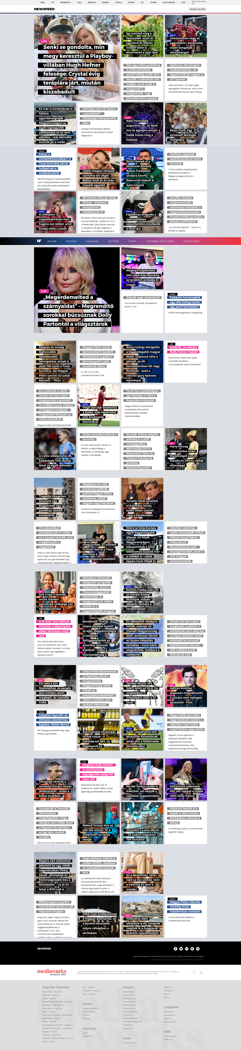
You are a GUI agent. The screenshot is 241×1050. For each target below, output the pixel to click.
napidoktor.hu (129, 1008)
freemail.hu (169, 1012)
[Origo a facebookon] (175, 949)
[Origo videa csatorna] (192, 949)
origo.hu (86, 1018)
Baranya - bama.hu (50, 995)
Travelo (118, 2)
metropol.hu (169, 990)
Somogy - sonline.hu (51, 1035)
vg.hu (85, 1033)
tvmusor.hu (128, 1028)
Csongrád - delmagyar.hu (53, 1005)
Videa (79, 2)
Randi (154, 2)
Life (52, 2)
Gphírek (131, 2)
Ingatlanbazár (169, 2)
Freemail (105, 2)
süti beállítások (177, 956)
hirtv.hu (86, 1015)
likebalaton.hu (129, 1005)
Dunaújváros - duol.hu (52, 1008)
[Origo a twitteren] (181, 949)
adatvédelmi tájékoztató (141, 956)
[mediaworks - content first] (51, 972)
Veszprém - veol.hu (91, 990)
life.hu (166, 994)
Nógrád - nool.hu (49, 1031)
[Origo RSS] (198, 949)
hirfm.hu (167, 1039)
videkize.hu (128, 1025)
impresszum (188, 956)
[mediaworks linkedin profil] (201, 972)
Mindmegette (66, 2)
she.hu (167, 997)
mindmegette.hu (130, 1012)
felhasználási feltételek (161, 956)
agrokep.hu (88, 1036)
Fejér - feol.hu (48, 1012)
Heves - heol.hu (49, 1021)
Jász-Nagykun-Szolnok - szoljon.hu (57, 1025)
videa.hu (167, 1018)
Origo (42, 2)
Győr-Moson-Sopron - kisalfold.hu (57, 1015)
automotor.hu (129, 995)
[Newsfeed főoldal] (44, 949)
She (142, 2)
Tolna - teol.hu (48, 1041)
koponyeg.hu (169, 1015)
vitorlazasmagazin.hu (132, 1021)
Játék (183, 2)
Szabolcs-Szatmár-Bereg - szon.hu (57, 1038)
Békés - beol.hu (49, 998)
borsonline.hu (129, 1042)
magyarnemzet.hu (91, 1008)
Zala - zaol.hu (89, 994)
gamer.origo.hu (130, 1001)
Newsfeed (92, 2)
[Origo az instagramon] (186, 949)
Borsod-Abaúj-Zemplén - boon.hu (57, 1001)
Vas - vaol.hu (88, 987)
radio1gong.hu (170, 1036)
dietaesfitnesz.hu (130, 1018)
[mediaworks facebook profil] (194, 972)
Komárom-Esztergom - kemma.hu (57, 1028)
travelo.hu (127, 1015)
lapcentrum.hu (170, 1022)
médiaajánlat (199, 956)
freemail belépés (197, 9)
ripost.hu (167, 987)
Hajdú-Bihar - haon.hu (52, 1018)
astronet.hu (128, 992)
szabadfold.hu (89, 1012)
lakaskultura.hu (130, 998)
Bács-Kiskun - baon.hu (52, 992)
